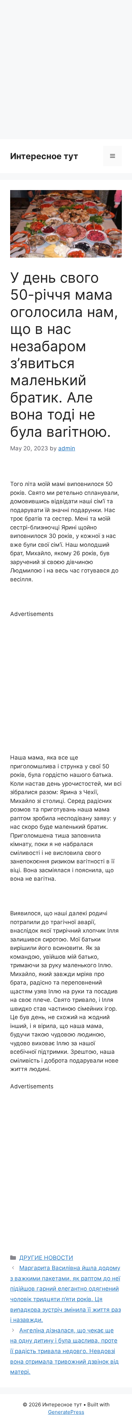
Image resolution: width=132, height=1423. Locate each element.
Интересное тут (44, 156)
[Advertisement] (66, 69)
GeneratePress (66, 1412)
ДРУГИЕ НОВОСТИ (46, 1257)
